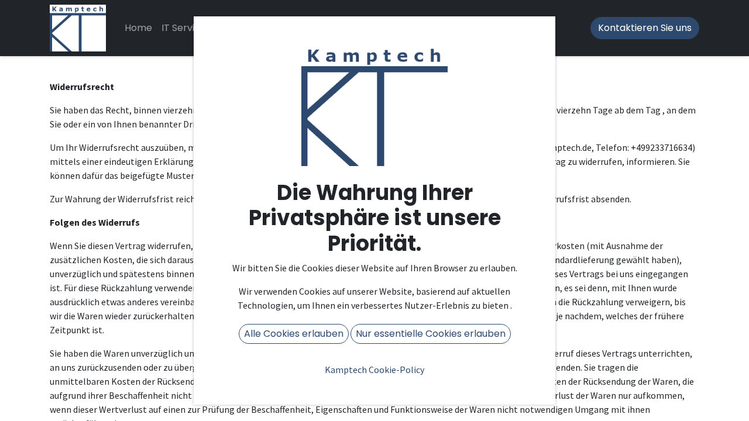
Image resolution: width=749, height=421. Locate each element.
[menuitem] (138, 28)
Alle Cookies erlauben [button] (293, 333)
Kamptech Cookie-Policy (374, 369)
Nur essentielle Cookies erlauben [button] (431, 333)
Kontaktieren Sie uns (645, 27)
